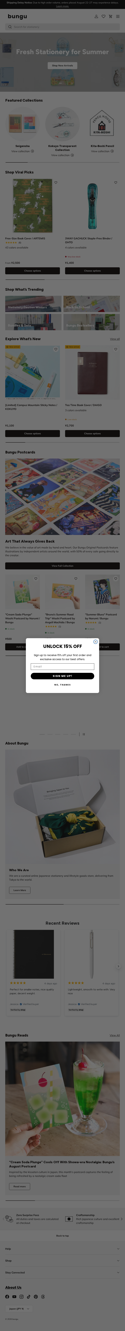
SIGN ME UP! (62, 676)
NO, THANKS (62, 684)
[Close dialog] (95, 642)
